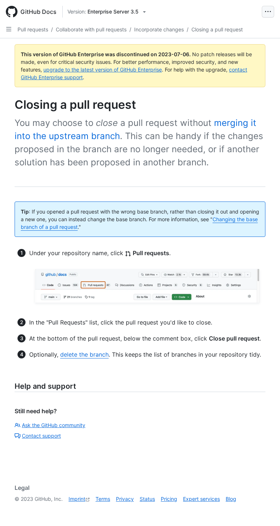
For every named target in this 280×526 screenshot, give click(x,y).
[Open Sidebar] (9, 29)
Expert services (201, 499)
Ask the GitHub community (53, 425)
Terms (103, 499)
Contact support (41, 436)
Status (147, 499)
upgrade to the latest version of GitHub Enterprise (102, 69)
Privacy (125, 499)
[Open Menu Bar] (268, 12)
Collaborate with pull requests (91, 29)
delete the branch (84, 354)
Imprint (77, 499)
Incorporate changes (159, 29)
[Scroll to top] (264, 510)
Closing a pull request (217, 29)
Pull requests (33, 29)
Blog (231, 499)
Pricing (169, 499)
